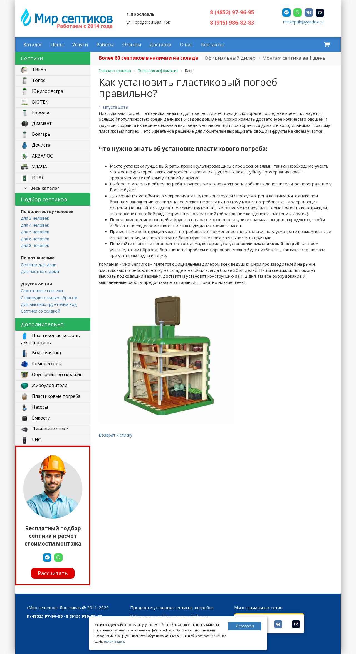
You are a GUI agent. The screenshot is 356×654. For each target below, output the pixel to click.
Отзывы (131, 44)
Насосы (39, 407)
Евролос (40, 113)
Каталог (33, 44)
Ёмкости (40, 418)
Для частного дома (40, 271)
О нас (186, 44)
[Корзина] (327, 44)
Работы (105, 44)
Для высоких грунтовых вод (49, 304)
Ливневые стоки (49, 429)
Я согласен (245, 626)
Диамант (41, 123)
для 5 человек (35, 231)
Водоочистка (46, 353)
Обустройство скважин (57, 374)
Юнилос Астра (47, 91)
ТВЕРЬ (38, 70)
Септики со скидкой (40, 311)
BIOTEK (39, 102)
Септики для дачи (38, 264)
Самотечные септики (42, 290)
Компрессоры (46, 363)
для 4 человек (35, 225)
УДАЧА (39, 167)
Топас (38, 80)
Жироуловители (49, 385)
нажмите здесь (114, 641)
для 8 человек (35, 245)
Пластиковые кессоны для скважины (50, 339)
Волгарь (40, 134)
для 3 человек (35, 218)
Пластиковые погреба (55, 396)
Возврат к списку (115, 435)
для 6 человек (35, 238)
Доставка (161, 44)
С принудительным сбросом (49, 297)
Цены (57, 44)
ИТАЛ (38, 178)
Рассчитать (53, 573)
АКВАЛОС (42, 156)
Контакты (212, 44)
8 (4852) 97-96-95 (232, 12)
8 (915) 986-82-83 (232, 22)
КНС (36, 440)
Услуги (80, 44)
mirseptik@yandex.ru (303, 22)
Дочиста (40, 145)
